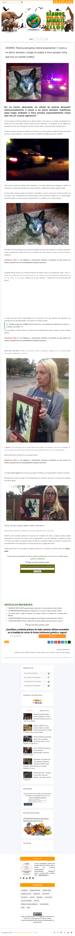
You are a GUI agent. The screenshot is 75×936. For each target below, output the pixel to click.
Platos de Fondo (26, 900)
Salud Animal (44, 904)
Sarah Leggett (15, 473)
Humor (32, 897)
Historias (24, 897)
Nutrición (48, 897)
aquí (67, 548)
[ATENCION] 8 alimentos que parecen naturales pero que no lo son (36, 820)
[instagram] (61, 2)
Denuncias (36, 894)
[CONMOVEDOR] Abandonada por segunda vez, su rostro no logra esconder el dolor (35, 611)
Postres (36, 900)
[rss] (64, 2)
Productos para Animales (29, 904)
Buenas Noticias (35, 890)
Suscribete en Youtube (32, 681)
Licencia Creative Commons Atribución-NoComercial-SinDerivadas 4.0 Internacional (37, 920)
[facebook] (57, 2)
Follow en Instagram (32, 685)
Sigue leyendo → (43, 875)
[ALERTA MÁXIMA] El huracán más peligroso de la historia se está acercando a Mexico (36, 618)
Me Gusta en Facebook (32, 677)
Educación (45, 894)
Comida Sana (47, 890)
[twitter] (54, 2)
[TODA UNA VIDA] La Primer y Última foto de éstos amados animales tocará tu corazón (36, 621)
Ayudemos (24, 890)
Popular (30, 710)
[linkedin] (27, 878)
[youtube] (68, 2)
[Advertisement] (37, 300)
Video (22, 907)
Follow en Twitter (31, 673)
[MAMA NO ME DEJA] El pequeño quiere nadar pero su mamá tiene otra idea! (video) (35, 608)
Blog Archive (44, 710)
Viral (28, 907)
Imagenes (40, 897)
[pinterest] (71, 2)
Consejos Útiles (26, 894)
